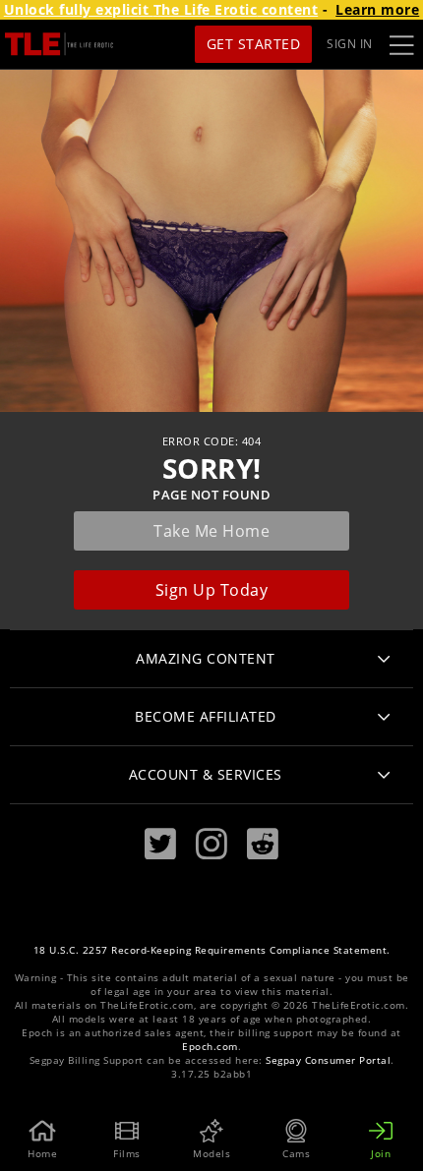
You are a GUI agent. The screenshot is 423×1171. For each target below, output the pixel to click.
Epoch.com (210, 1046)
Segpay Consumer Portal (328, 1060)
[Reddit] (262, 844)
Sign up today (212, 590)
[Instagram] (211, 844)
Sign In (350, 43)
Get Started (254, 43)
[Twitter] (160, 844)
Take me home (211, 531)
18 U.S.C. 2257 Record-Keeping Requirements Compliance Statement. (212, 950)
